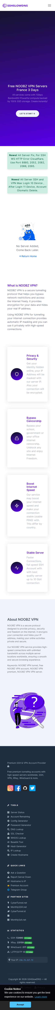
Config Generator (19, 820)
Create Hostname (19, 854)
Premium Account (19, 885)
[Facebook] (18, 787)
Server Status (17, 812)
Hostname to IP (18, 881)
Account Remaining (20, 816)
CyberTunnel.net (19, 902)
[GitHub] (25, 787)
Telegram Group (19, 889)
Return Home (29, 256)
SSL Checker (17, 833)
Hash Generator (18, 846)
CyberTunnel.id (18, 911)
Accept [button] (20, 1004)
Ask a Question (18, 872)
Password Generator (21, 825)
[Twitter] (32, 787)
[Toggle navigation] (49, 5)
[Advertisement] (27, 48)
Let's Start (26, 114)
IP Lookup (16, 850)
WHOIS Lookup (18, 837)
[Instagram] (10, 787)
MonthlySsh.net (18, 919)
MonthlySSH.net (19, 907)
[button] (6, 1004)
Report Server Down (21, 877)
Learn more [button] (41, 996)
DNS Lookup (17, 829)
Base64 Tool (17, 842)
